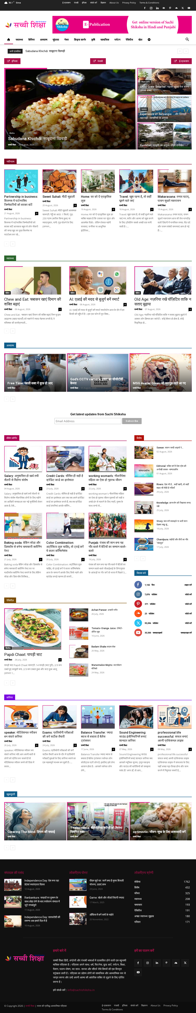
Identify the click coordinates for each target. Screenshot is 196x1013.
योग (172, 258)
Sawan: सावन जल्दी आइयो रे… (170, 447)
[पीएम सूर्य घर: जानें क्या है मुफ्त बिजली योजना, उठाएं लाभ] (78, 885)
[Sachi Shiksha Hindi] (24, 958)
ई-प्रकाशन (66, 2)
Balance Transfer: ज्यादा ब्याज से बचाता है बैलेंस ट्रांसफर (97, 736)
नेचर (66, 39)
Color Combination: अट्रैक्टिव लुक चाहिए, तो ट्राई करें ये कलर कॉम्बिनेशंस (65, 547)
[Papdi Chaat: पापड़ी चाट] (33, 629)
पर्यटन (117, 39)
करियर (10, 697)
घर (51, 438)
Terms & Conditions (149, 2)
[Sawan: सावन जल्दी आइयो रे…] (144, 452)
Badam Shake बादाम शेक (103, 646)
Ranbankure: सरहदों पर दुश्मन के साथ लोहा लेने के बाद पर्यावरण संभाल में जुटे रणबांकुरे (42, 901)
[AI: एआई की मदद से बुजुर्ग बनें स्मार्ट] (98, 280)
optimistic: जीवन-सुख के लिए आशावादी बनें (159, 832)
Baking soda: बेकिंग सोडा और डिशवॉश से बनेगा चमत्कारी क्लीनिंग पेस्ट (23, 547)
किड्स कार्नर (80, 39)
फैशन (171, 794)
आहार (149, 258)
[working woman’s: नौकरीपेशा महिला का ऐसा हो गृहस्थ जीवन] (108, 459)
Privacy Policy (129, 2)
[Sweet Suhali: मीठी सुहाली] (59, 181)
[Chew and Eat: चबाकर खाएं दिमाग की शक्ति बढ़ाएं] (33, 280)
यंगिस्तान (62, 438)
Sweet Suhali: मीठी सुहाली (58, 196)
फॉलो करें (188, 594)
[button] (187, 40)
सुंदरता (56, 39)
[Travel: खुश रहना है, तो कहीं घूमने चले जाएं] (136, 181)
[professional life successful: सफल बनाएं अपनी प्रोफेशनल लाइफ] (175, 717)
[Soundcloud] (176, 8)
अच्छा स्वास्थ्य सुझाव (132, 258)
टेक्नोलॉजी (169, 697)
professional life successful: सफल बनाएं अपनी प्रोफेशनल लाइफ (173, 736)
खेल (140, 39)
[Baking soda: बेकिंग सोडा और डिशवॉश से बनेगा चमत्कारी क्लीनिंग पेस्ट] (23, 526)
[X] (182, 8)
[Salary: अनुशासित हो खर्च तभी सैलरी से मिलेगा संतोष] (23, 459)
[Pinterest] (170, 8)
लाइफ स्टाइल (158, 794)
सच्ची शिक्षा (12, 144)
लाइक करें (188, 584)
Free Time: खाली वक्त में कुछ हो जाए (29, 383)
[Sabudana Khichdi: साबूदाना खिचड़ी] (70, 111)
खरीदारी (105, 438)
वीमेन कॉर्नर (12, 438)
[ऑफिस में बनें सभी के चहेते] (78, 919)
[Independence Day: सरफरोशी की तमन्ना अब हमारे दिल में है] (12, 921)
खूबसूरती (11, 794)
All (116, 258)
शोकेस (7, 292)
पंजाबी (76, 2)
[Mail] (164, 8)
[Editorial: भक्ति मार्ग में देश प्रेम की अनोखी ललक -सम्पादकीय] (144, 471)
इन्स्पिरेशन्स (139, 697)
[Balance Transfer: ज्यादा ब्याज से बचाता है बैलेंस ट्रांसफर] (98, 717)
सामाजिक (104, 39)
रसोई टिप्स (91, 438)
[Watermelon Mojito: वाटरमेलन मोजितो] (78, 670)
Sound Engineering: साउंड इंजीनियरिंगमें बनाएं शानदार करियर (132, 736)
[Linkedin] (157, 8)
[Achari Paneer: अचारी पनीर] (78, 614)
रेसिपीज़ (10, 600)
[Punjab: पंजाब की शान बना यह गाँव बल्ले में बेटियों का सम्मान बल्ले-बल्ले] (108, 526)
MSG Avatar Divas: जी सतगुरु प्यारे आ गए (159, 383)
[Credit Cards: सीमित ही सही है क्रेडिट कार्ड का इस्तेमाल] (65, 459)
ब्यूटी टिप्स (141, 794)
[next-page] (12, 244)
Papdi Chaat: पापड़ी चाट (23, 654)
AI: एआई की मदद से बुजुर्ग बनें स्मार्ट (94, 299)
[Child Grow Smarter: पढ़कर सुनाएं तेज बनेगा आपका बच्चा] (164, 81)
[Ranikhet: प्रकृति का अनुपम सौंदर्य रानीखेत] (164, 136)
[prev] (179, 51)
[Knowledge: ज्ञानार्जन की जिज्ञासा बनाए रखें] (144, 507)
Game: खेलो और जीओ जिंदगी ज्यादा (107, 897)
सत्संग (171, 345)
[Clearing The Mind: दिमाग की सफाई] (35, 821)
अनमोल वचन (135, 345)
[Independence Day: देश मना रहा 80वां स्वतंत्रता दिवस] (12, 885)
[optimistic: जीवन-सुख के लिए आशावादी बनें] (161, 821)
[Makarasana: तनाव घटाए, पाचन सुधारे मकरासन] (175, 181)
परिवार (42, 438)
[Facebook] (145, 8)
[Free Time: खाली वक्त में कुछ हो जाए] (35, 372)
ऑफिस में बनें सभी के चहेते (102, 914)
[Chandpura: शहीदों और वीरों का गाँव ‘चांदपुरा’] (144, 544)
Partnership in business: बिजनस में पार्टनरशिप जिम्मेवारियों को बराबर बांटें (21, 201)
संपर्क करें (93, 2)
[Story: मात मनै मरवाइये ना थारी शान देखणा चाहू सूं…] (144, 526)
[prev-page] (6, 244)
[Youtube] (189, 8)
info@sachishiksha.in (81, 990)
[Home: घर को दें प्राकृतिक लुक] (98, 181)
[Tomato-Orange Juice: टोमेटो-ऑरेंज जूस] (78, 633)
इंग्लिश (84, 2)
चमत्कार (144, 109)
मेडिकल (161, 258)
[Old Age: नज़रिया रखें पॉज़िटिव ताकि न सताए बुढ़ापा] (163, 280)
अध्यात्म (43, 39)
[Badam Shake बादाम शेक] (78, 651)
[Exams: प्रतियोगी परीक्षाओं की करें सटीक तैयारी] (59, 717)
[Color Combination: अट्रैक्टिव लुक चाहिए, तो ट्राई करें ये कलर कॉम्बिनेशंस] (65, 526)
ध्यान (149, 345)
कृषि (93, 39)
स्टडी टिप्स (154, 697)
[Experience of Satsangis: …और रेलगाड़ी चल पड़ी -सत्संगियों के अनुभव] (164, 108)
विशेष (139, 438)
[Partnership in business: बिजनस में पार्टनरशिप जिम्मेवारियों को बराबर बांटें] (21, 181)
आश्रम (160, 345)
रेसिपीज (129, 39)
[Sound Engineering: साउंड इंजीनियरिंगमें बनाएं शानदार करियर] (136, 717)
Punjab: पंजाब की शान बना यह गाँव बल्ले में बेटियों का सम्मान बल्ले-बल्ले (107, 547)
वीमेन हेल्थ (76, 438)
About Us (114, 2)
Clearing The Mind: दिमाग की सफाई (31, 832)
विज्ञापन (103, 2)
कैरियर (31, 39)
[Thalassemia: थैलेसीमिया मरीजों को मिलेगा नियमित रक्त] (98, 821)
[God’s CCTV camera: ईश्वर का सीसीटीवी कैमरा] (98, 372)
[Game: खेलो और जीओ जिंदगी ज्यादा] (78, 902)
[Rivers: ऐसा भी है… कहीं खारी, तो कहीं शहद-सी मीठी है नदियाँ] (144, 489)
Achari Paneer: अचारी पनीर (104, 610)
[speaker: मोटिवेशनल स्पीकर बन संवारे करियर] (21, 717)
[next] (186, 51)
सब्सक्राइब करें (186, 632)
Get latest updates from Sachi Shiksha (98, 414)
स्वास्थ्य (19, 39)
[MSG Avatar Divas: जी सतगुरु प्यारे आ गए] (161, 372)
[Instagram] (151, 8)
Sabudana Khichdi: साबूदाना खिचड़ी (45, 51)
